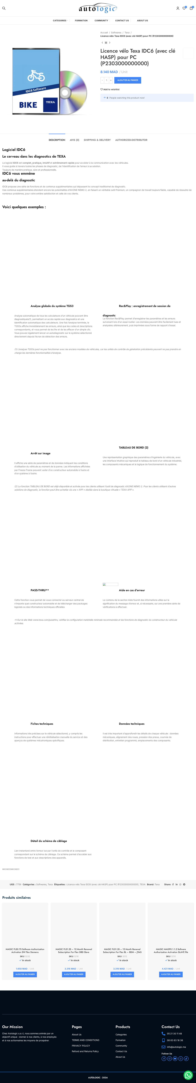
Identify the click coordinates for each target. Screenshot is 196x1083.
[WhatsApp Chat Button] (188, 1075)
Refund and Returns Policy (85, 1051)
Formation (121, 1040)
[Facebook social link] (173, 884)
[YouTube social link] (175, 1058)
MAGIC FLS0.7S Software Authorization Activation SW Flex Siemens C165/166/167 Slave (25, 952)
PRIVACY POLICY (81, 1045)
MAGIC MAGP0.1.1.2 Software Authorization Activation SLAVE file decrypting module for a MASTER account (171, 952)
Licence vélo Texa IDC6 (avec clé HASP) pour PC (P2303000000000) (103, 884)
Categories (121, 1034)
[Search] (4, 8)
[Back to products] (106, 43)
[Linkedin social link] (176, 884)
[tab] (57, 138)
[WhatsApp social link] (180, 884)
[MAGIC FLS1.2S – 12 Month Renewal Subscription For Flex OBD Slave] (73, 925)
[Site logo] (98, 8)
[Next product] (110, 43)
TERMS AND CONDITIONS (85, 1040)
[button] (25, 974)
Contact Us (121, 1051)
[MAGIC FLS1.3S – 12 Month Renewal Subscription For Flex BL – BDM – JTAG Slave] (122, 925)
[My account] (178, 8)
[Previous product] (102, 43)
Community (121, 1045)
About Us (76, 1034)
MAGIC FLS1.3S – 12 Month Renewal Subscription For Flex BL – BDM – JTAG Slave (122, 952)
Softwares (116, 32)
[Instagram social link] (169, 1058)
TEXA (142, 884)
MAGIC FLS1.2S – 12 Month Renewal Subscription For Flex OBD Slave (74, 951)
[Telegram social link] (184, 884)
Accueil (104, 32)
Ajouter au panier (127, 80)
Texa (127, 32)
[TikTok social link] (186, 1058)
